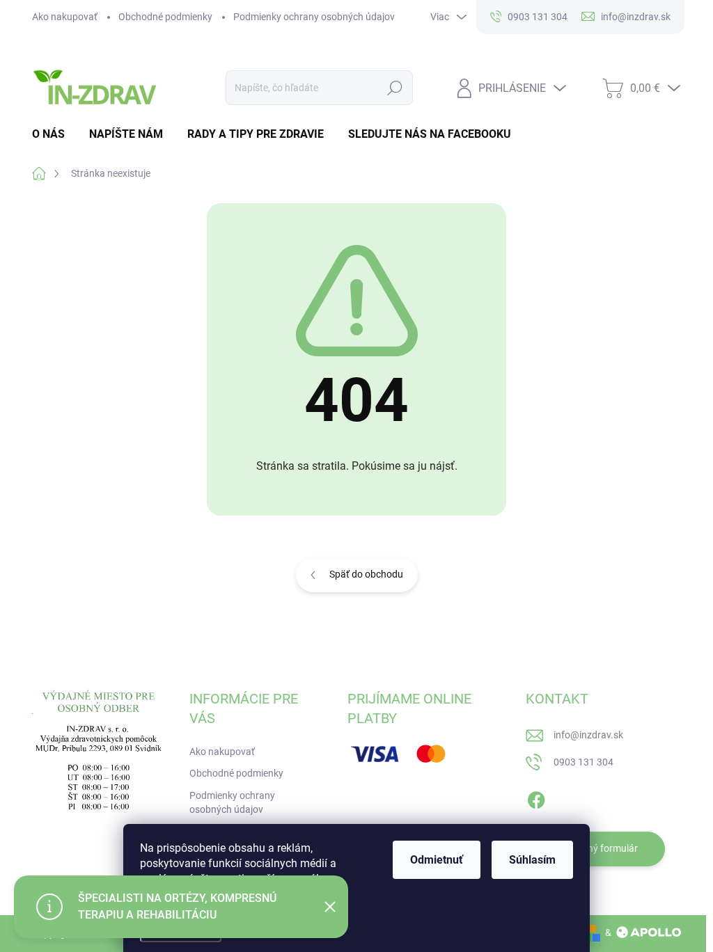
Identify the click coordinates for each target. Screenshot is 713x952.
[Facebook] (536, 797)
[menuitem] (53, 134)
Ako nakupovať (64, 16)
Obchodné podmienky (165, 16)
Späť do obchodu (366, 574)
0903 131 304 (583, 762)
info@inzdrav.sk (588, 734)
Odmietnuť (436, 859)
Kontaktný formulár (595, 848)
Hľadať (394, 87)
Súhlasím (532, 859)
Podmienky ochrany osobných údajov (314, 16)
